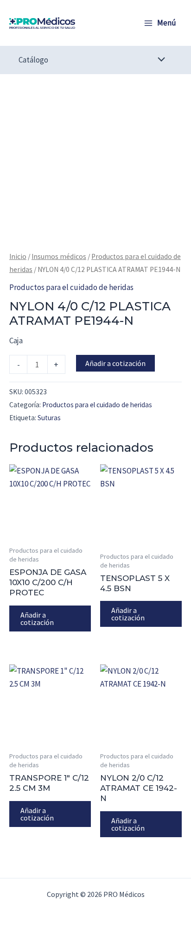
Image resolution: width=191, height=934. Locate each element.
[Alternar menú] (159, 60)
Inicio (17, 256)
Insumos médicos (59, 256)
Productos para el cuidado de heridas (71, 287)
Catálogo (33, 60)
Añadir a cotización (115, 363)
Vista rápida (50, 530)
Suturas (49, 417)
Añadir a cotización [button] (37, 618)
